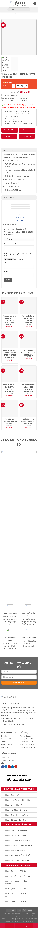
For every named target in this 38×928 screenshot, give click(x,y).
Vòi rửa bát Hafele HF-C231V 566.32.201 (28, 352)
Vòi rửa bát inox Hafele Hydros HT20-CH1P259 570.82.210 (9, 353)
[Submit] (28, 9)
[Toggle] (3, 795)
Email (6, 271)
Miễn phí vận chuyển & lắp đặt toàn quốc (18, 111)
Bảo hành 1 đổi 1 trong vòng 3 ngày (16, 121)
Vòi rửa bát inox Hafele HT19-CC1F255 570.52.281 (28, 319)
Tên (5, 263)
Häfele (33, 713)
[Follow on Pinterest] (9, 766)
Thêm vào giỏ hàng (9, 130)
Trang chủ (15, 13)
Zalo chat (19, 926)
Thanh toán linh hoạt (11, 116)
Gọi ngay (10, 926)
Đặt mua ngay (27, 130)
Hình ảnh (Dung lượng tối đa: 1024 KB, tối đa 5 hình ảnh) (18, 255)
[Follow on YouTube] (15, 766)
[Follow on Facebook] (2, 766)
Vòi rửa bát (22, 13)
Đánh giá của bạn (10, 244)
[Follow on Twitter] (5, 766)
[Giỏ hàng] (34, 3)
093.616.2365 (13, 107)
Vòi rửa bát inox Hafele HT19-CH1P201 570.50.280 (28, 388)
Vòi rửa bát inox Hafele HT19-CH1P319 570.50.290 (9, 388)
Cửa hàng (28, 926)
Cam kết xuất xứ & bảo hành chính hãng (17, 114)
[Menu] (2, 3)
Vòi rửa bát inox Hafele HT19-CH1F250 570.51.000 (9, 319)
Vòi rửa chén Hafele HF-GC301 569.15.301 (28, 421)
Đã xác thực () (19, 218)
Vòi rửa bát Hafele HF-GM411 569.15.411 (10, 421)
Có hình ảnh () (19, 215)
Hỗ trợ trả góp (9, 119)
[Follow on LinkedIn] (12, 766)
